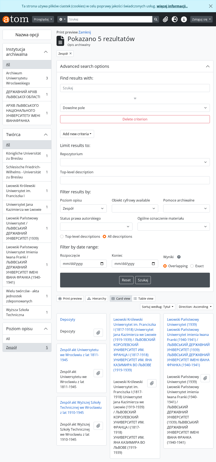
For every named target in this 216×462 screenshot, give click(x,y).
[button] (165, 19)
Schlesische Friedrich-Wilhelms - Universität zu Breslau (27, 172)
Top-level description (76, 172)
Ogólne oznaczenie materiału (161, 218)
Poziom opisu (19, 328)
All (8, 64)
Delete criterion (135, 119)
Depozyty (67, 319)
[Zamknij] (211, 6)
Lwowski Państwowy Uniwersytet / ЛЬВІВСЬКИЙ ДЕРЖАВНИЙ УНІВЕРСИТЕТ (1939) (27, 228)
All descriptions (120, 236)
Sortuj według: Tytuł (156, 307)
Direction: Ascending (194, 307)
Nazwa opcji (27, 34)
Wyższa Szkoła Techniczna (27, 312)
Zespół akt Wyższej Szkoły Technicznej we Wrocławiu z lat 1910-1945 (81, 407)
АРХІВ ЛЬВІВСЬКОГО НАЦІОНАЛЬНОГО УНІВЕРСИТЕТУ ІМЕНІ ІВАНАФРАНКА (27, 113)
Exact (199, 266)
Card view (122, 298)
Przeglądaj (42, 19)
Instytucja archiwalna (16, 51)
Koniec (117, 255)
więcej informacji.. (172, 6)
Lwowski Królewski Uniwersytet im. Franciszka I (27, 190)
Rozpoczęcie (70, 255)
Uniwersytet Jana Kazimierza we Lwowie (27, 207)
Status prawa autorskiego (80, 218)
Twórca (13, 134)
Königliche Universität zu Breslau (27, 156)
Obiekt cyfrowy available (131, 200)
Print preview (72, 298)
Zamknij (84, 32)
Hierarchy (99, 298)
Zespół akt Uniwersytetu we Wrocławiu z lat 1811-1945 (79, 354)
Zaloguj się (200, 19)
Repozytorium (71, 154)
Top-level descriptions (82, 236)
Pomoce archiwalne (178, 200)
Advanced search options (84, 66)
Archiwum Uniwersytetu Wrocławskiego (27, 78)
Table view (145, 298)
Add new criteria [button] (76, 134)
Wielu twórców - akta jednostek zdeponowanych (27, 296)
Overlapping (178, 266)
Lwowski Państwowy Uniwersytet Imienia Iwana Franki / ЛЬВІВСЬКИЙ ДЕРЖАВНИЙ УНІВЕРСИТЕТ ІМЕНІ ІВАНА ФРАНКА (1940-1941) (27, 265)
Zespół (27, 348)
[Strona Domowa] (17, 19)
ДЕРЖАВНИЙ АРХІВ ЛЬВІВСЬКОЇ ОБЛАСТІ (27, 94)
